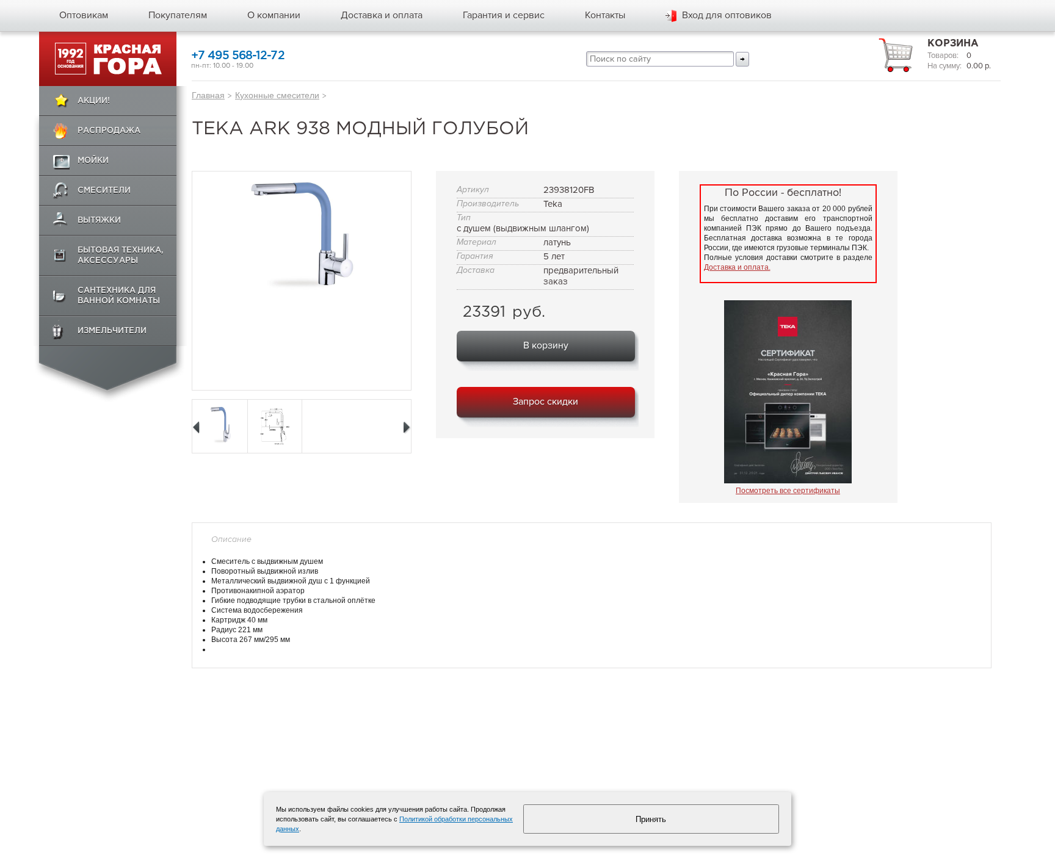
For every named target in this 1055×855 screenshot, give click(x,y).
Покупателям (177, 15)
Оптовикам (83, 15)
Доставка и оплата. (737, 267)
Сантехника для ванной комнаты (119, 296)
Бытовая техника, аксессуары (121, 255)
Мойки (93, 160)
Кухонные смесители (277, 95)
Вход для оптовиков (727, 15)
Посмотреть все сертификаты (788, 490)
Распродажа (109, 131)
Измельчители (112, 331)
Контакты (605, 15)
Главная (208, 95)
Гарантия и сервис (504, 15)
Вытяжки (99, 220)
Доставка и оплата (381, 15)
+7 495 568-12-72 (238, 56)
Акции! (94, 101)
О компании (273, 15)
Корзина (953, 43)
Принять (651, 819)
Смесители (104, 190)
